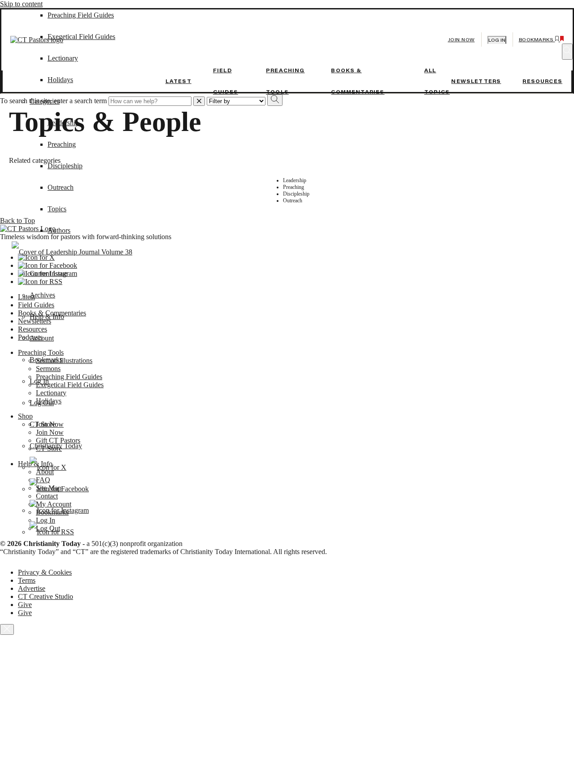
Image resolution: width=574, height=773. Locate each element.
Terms (26, 580)
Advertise (31, 588)
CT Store (43, 424)
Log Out (42, 402)
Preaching (62, 144)
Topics (57, 209)
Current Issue (48, 273)
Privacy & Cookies (45, 572)
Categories (45, 101)
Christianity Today (56, 446)
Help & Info (47, 316)
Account (42, 338)
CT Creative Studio (45, 596)
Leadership (63, 123)
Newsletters (476, 81)
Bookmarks (46, 359)
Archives (42, 295)
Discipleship (65, 166)
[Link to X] (48, 467)
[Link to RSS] (52, 532)
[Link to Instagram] (59, 510)
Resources (542, 81)
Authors (59, 230)
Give (25, 604)
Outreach (61, 187)
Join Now (461, 40)
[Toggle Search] (567, 52)
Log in (496, 40)
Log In (39, 381)
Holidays (60, 79)
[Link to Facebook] (59, 489)
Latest (178, 81)
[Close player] (7, 629)
